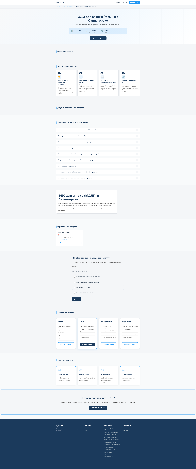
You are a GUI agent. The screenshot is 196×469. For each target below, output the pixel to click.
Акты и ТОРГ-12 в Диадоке (111, 432)
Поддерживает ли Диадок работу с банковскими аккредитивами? (78, 160)
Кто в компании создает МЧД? (67, 166)
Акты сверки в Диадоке (110, 434)
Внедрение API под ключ (110, 442)
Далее (76, 299)
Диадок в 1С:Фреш (108, 456)
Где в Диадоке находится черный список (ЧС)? (72, 136)
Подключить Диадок (98, 38)
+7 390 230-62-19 (64, 239)
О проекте (126, 428)
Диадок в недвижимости (110, 458)
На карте (62, 243)
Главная (118, 2)
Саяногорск (70, 6)
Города (125, 2)
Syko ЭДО (60, 2)
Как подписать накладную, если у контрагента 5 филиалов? (76, 148)
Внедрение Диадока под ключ (112, 444)
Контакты (125, 430)
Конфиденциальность (129, 433)
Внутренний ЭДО (108, 447)
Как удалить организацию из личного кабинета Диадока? (75, 178)
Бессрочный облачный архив (111, 439)
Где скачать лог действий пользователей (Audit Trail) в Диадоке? (78, 172)
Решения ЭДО (134, 2)
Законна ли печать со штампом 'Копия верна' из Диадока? (76, 142)
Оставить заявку (65, 344)
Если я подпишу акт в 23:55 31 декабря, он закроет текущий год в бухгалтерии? (82, 154)
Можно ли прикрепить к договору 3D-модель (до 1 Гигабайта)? (77, 130)
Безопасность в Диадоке (110, 437)
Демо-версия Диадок (109, 449)
